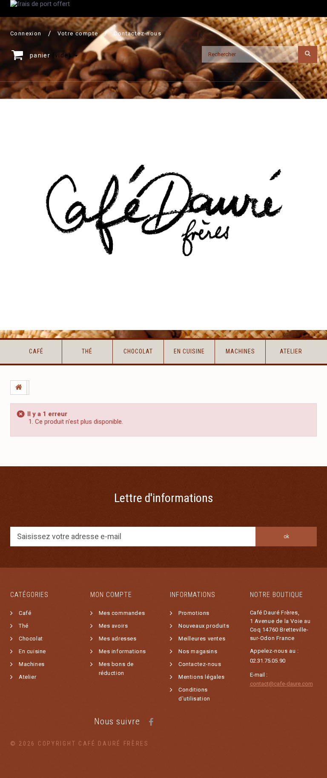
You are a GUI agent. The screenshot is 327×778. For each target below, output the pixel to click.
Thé (87, 351)
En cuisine (189, 351)
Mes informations (122, 651)
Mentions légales (201, 677)
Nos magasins (197, 651)
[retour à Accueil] (19, 387)
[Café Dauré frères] (163, 214)
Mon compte (111, 595)
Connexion (26, 33)
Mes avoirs (113, 626)
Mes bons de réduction (116, 668)
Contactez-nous (137, 33)
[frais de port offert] (163, 8)
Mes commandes (122, 613)
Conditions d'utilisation (194, 694)
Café (36, 351)
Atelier (291, 351)
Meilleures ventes (201, 638)
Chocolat (138, 351)
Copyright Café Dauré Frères (93, 743)
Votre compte (77, 33)
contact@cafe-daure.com (281, 683)
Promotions (193, 613)
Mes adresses (118, 638)
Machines (240, 351)
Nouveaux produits (203, 626)
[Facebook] (151, 721)
